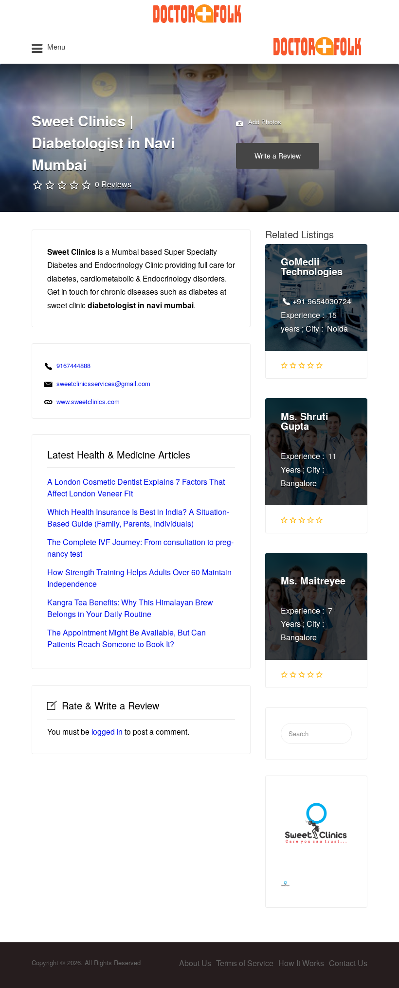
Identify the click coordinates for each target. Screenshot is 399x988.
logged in (107, 731)
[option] (316, 826)
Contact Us (348, 963)
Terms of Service (244, 963)
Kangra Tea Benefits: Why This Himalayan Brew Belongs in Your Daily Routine (130, 608)
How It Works (301, 963)
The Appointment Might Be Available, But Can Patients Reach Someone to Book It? (126, 638)
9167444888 (73, 365)
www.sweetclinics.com (88, 401)
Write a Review (277, 155)
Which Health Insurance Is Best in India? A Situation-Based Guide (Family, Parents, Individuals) (138, 517)
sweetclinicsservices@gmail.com (103, 383)
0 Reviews (113, 184)
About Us (195, 963)
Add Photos (263, 121)
